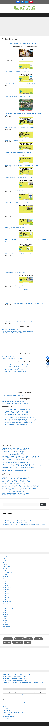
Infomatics (5, 570)
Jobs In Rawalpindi (7, 607)
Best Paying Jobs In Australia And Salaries (16, 366)
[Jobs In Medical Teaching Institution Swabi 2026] (26, 90)
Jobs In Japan (6, 591)
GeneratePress (32, 724)
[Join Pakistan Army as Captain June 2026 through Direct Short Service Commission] (26, 105)
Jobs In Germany (7, 587)
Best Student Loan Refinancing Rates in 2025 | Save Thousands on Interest (21, 465)
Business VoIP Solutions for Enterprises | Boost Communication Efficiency (20, 457)
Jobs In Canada (7, 583)
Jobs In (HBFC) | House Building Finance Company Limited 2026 (21, 165)
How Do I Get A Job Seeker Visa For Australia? (17, 364)
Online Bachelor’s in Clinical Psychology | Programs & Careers (17, 453)
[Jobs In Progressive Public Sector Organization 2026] (26, 171)
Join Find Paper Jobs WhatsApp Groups (13, 712)
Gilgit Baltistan (6, 566)
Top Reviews (6, 630)
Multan (4, 618)
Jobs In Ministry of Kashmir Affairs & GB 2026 (17, 71)
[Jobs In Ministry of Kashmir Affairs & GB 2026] (26, 65)
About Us (5, 706)
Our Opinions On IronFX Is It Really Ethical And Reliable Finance (21, 416)
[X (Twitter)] (47, 360)
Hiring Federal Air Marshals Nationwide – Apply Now (15, 493)
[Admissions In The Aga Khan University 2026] (26, 209)
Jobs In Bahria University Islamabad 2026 (16, 190)
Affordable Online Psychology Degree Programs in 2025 (16, 454)
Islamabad (5, 576)
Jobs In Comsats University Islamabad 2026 (16, 202)
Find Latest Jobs (7, 502)
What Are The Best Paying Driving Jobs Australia (17, 368)
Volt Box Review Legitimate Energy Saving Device (17, 409)
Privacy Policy (6, 714)
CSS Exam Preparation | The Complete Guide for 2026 (19, 59)
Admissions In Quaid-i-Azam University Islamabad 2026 (19, 127)
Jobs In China (6, 585)
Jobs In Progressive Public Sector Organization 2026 (18, 177)
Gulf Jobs (27, 642)
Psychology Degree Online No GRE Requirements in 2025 (16, 449)
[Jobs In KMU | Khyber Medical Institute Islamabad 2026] (26, 146)
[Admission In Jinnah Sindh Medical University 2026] (26, 248)
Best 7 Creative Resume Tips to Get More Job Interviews (24, 43)
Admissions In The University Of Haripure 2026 (17, 227)
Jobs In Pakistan (7, 601)
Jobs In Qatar (6, 605)
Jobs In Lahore (6, 599)
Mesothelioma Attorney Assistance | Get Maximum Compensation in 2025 (21, 488)
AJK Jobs (5, 558)
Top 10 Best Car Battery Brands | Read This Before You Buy (20, 419)
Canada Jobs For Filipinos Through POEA (12, 358)
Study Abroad (6, 626)
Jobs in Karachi (6, 593)
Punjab (4, 622)
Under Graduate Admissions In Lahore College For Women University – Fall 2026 (26, 303)
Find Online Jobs (7, 710)
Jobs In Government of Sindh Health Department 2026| (19, 322)
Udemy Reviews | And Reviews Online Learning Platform (19, 411)
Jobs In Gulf (6, 589)
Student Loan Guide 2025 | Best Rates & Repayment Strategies (18, 467)
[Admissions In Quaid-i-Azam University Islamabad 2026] (26, 121)
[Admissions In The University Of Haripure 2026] (26, 221)
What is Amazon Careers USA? (10, 329)
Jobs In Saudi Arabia (8, 608)
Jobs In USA (7, 642)
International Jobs (7, 572)
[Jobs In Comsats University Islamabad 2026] (26, 196)
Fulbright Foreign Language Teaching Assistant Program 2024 (18, 331)
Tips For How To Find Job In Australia (14, 369)
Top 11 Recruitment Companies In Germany (13, 395)
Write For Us (6, 718)
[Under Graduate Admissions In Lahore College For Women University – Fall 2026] (26, 294)
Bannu (4, 562)
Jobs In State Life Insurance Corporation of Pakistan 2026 (20, 84)
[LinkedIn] (47, 363)
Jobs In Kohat (6, 595)
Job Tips (5, 578)
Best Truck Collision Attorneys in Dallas (12, 490)
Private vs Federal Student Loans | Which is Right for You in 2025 (18, 459)
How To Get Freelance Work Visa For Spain (13, 401)
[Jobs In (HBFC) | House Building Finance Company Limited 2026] (26, 159)
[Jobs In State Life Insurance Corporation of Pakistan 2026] (26, 78)
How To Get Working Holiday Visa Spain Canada (14, 356)
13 (22, 694)
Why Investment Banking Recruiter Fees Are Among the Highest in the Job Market (23, 469)
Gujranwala (5, 568)
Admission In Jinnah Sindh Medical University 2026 (18, 254)
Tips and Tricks (6, 628)
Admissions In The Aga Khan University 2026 (16, 215)
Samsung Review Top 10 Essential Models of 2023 (18, 414)
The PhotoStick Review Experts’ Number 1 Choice (17, 412)
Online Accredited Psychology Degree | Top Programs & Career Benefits (20, 456)
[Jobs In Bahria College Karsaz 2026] (26, 134)
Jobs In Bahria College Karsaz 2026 (14, 140)
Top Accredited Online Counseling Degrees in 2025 (15, 451)
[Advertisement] (24, 27)
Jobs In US (5, 614)
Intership (5, 574)
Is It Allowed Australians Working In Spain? (16, 371)
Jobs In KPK (6, 597)
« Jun (24, 702)
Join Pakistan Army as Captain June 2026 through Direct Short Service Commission (24, 524)
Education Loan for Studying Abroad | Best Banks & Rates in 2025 (19, 461)
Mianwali (5, 616)
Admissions (5, 557)
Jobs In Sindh (6, 610)
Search (43, 504)
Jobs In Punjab (6, 603)
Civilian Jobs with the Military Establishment (13, 491)
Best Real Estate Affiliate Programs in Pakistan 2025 (15, 470)
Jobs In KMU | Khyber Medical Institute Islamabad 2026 (19, 152)
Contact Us (5, 708)
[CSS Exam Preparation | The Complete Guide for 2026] (26, 53)
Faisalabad (5, 564)
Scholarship (5, 624)
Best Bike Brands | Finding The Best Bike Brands (17, 424)
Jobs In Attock (6, 580)
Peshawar (5, 620)
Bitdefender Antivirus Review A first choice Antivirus (18, 422)
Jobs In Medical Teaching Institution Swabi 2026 (17, 96)
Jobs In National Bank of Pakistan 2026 (15, 272)
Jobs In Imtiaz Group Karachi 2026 (14, 285)
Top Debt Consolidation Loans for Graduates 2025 (15, 462)
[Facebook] (47, 357)
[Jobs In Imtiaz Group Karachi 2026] (26, 279)
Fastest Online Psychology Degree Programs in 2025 (15, 448)
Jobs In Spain (6, 612)
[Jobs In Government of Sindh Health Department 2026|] (26, 312)
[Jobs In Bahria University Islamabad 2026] (26, 184)
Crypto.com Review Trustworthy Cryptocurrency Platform (19, 417)
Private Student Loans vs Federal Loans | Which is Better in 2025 (18, 464)
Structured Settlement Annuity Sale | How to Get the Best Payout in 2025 (21, 486)
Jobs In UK (29, 639)
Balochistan (5, 560)
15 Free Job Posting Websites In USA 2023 (13, 332)
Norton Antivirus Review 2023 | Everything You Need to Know (21, 421)
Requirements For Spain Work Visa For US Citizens (15, 403)
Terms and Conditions (8, 716)
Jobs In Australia (7, 582)
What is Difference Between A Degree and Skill (14, 494)
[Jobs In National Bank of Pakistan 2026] (26, 263)
